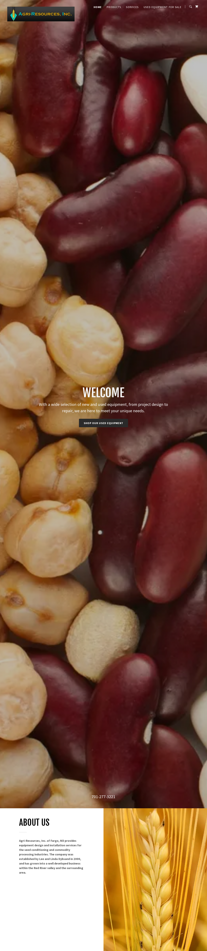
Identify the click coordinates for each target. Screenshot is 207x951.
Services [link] (132, 7)
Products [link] (114, 7)
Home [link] (98, 7)
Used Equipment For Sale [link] (162, 7)
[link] (41, 6)
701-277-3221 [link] (103, 796)
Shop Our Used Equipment (103, 423)
